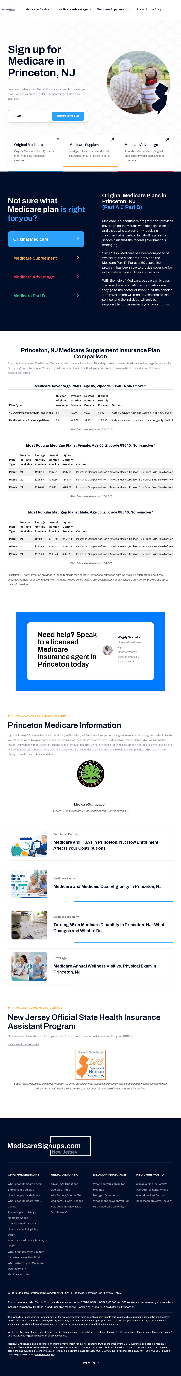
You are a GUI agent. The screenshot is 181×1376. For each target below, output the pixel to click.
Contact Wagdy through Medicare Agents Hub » (128, 657)
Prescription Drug (149, 9)
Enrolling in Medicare (21, 1189)
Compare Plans (68, 116)
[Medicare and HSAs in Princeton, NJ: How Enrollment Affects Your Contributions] (29, 842)
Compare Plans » (118, 810)
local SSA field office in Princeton (113, 1307)
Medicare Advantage (73, 9)
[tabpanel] (133, 250)
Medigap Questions (105, 1195)
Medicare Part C (61, 1189)
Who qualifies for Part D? (151, 1184)
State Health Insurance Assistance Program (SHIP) (98, 1036)
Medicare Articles (19, 1274)
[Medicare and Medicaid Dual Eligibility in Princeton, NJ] (29, 883)
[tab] (46, 240)
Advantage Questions (64, 1184)
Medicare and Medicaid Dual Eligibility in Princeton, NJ (107, 886)
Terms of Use (94, 1292)
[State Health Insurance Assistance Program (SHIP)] (90, 1064)
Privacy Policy (112, 1292)
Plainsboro (25, 1307)
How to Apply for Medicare (24, 1195)
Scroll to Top (88, 1363)
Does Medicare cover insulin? (154, 1201)
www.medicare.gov (44, 1354)
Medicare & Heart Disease (67, 1201)
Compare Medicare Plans (23, 1223)
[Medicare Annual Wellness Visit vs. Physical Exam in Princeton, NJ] (29, 966)
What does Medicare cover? (25, 1184)
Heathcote (39, 1307)
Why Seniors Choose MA (66, 1195)
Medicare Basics (37, 9)
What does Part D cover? (151, 1195)
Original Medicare (28, 145)
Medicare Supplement (112, 9)
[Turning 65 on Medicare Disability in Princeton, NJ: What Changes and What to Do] (29, 925)
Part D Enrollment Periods (152, 1189)
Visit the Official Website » (23, 1044)
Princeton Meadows (64, 1307)
